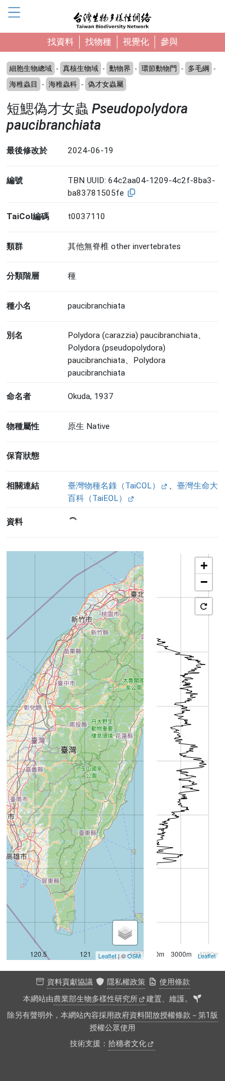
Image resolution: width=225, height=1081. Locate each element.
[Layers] (125, 933)
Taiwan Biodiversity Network (112, 16)
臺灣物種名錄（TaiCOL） (114, 486)
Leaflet (107, 955)
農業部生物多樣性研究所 (96, 999)
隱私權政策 (126, 982)
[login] (197, 999)
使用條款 (174, 982)
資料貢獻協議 (70, 982)
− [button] (204, 582)
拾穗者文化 (127, 1043)
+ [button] (204, 565)
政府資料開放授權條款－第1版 (166, 1015)
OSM (134, 955)
